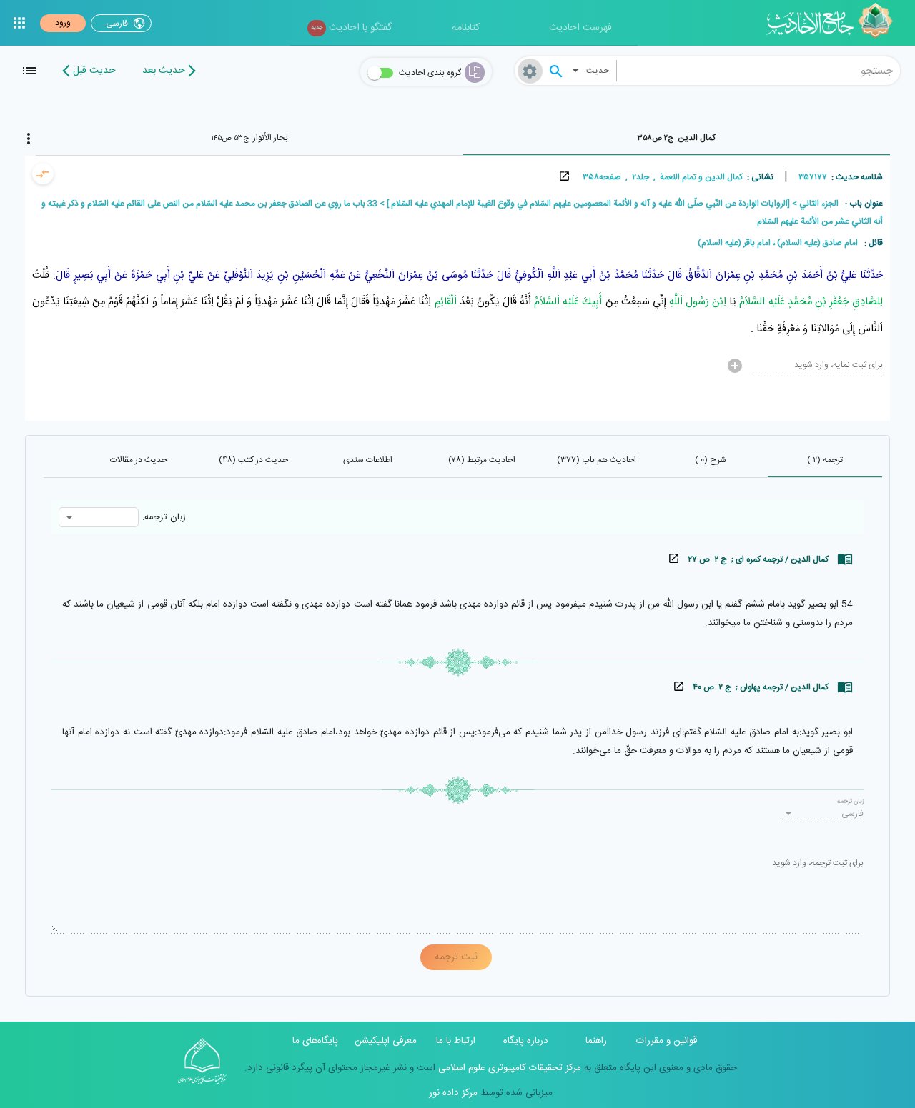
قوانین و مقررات (666, 1041)
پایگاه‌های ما (315, 1041)
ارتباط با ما (455, 1041)
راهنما (596, 1041)
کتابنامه (466, 27)
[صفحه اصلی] (835, 23)
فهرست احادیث (580, 27)
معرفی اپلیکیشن (386, 1041)
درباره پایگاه (525, 1041)
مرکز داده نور (453, 1093)
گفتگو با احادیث (351, 27)
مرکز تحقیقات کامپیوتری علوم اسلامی (508, 1068)
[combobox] (758, 70)
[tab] (677, 138)
